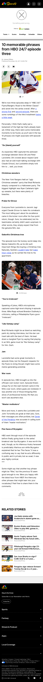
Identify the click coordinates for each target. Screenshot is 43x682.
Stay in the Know (7, 593)
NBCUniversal (14, 666)
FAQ (28, 659)
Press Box (17, 661)
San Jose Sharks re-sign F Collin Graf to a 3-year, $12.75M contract (25, 557)
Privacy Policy (34, 661)
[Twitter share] (8, 66)
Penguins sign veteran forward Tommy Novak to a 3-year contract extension (27, 567)
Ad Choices (25, 661)
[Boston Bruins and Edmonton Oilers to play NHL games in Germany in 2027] (7, 528)
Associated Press (19, 520)
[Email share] (13, 66)
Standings (22, 34)
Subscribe (6, 601)
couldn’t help (23, 250)
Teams (5, 34)
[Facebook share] (3, 66)
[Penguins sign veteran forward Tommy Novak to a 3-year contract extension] (7, 568)
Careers (11, 659)
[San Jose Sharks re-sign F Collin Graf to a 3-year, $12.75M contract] (7, 558)
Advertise (4, 659)
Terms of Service (31, 662)
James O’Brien (8, 59)
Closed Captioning (20, 659)
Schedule (32, 34)
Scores (14, 34)
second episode (22, 111)
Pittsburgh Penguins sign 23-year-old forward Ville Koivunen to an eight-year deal (27, 547)
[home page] (9, 4)
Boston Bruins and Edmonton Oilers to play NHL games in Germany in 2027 (27, 527)
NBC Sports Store (7, 661)
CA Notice (21, 662)
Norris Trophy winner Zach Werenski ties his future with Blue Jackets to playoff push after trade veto (26, 537)
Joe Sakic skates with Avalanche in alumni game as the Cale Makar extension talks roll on (27, 517)
